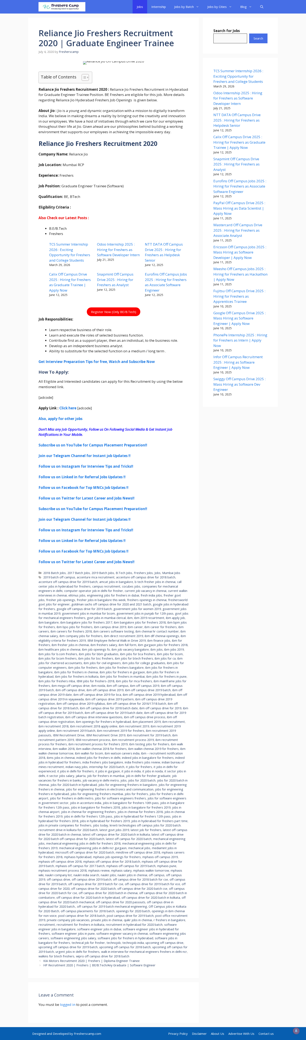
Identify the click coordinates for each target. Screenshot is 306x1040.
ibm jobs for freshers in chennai (76, 672)
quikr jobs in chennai (138, 920)
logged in (67, 1004)
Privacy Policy (178, 1033)
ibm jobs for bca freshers (137, 654)
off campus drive (58, 879)
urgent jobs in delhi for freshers (78, 952)
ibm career (135, 627)
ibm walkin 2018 (64, 749)
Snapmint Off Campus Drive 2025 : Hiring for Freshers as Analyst (115, 279)
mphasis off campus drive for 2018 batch (111, 862)
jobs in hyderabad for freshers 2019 (105, 821)
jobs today (100, 825)
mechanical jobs (139, 848)
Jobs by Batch (184, 7)
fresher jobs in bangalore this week (101, 600)
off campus (156, 875)
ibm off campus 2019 (144, 686)
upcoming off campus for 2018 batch (125, 947)
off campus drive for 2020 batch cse (142, 889)
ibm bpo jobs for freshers (74, 627)
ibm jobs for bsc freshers (95, 658)
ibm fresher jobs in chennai (70, 645)
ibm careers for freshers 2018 (71, 631)
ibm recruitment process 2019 (133, 740)
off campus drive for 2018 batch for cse (140, 879)
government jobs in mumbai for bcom (88, 613)
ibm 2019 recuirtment (149, 618)
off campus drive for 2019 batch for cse (95, 884)
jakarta (81, 776)
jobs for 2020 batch (141, 780)
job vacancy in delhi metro (101, 780)
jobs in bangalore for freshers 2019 (146, 807)
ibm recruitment (173, 722)
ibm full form (127, 645)
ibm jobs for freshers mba (57, 681)
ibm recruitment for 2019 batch (149, 735)
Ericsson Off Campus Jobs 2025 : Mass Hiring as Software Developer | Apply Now (239, 252)
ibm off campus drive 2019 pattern (109, 699)
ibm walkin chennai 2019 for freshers (153, 749)
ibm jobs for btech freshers (134, 658)
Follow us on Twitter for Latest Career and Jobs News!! (86, 498)
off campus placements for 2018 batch (87, 911)
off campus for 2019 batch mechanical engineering (112, 906)
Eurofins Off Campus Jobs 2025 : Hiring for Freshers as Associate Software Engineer (239, 186)
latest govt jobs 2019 (114, 830)
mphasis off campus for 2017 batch (80, 866)
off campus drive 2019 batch (91, 879)
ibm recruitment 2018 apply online (93, 726)
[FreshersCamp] (62, 7)
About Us (217, 1033)
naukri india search (86, 875)
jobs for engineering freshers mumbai (97, 794)
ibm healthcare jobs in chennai (59, 649)
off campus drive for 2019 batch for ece (152, 884)
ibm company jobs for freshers (81, 636)
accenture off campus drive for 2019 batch (68, 582)
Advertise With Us (241, 1033)
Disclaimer (199, 1033)
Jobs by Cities (217, 7)
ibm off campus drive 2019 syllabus (81, 704)
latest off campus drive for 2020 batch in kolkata (116, 834)
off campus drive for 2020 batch (93, 889)
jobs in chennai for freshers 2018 (140, 812)
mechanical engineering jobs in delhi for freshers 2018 (83, 843)
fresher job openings (60, 600)
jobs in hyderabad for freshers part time (159, 821)
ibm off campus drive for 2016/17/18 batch (136, 704)
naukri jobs (108, 875)
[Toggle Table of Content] (83, 77)
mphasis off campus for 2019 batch (130, 866)
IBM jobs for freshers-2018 (95, 681)
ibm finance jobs (158, 640)
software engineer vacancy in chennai (122, 934)
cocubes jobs (131, 586)
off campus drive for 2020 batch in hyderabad (88, 898)
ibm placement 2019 (147, 722)
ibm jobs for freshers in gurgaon (122, 672)
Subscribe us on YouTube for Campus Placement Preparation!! (93, 445)
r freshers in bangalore (169, 920)
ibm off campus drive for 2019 (160, 708)
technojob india (133, 943)
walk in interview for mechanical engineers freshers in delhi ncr (144, 952)
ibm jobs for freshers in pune (166, 676)
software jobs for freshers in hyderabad (125, 938)
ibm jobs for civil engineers (102, 663)
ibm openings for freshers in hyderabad (103, 722)
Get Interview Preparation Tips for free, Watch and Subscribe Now (97, 361)
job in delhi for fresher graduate (148, 776)
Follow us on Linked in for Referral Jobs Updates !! (82, 477)
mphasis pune (166, 866)
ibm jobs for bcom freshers (58, 658)
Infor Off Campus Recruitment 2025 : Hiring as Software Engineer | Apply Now (238, 362)
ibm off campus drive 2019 (105, 690)
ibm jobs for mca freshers (134, 681)
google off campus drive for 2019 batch (84, 609)
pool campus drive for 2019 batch (130, 916)
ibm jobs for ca (165, 658)
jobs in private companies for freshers (65, 825)
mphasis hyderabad (77, 857)
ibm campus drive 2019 (110, 627)
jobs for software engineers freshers (120, 798)
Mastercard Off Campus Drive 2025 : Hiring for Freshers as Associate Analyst (237, 230)
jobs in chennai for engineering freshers (88, 812)
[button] (261, 7)
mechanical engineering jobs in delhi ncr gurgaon (93, 848)
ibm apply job (175, 618)
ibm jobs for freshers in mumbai (122, 676)
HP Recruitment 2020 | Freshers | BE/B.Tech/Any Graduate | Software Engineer (99, 965)
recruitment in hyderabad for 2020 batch (134, 925)
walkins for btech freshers (56, 956)
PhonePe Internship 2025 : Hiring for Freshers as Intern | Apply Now (240, 340)
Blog (243, 7)
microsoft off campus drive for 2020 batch (84, 852)
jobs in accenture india (85, 803)
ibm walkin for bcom (89, 753)
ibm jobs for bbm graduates (98, 654)
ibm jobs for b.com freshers (58, 654)
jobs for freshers (136, 794)
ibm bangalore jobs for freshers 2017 (86, 622)
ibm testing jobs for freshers (149, 744)
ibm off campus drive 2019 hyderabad (149, 695)
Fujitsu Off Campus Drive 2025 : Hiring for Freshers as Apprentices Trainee (239, 296)
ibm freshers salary (104, 645)
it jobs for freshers (139, 767)
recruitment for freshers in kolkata (80, 925)
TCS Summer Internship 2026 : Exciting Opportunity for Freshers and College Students (238, 76)
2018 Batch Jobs (54, 573)
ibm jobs (157, 649)
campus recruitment (106, 586)
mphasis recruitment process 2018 (63, 870)
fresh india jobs (151, 595)
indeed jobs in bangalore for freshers (148, 758)
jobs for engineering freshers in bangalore (127, 785)
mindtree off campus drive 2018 (138, 852)
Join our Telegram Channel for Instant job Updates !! (85, 455)
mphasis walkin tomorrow (151, 870)
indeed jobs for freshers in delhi (98, 758)
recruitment (47, 925)
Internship (158, 7)
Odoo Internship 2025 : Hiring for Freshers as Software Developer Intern (118, 249)
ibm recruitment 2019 (134, 726)
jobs (124, 780)
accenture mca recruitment (95, 577)
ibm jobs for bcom (170, 654)
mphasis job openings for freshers (117, 857)
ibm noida (98, 686)
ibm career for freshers (160, 627)
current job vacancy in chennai (145, 591)
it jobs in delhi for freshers (75, 771)
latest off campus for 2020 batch (129, 839)
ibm (130, 618)
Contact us (266, 1033)
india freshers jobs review (142, 762)
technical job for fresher (88, 943)
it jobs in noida (152, 771)
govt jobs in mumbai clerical (106, 618)
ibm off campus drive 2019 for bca (97, 695)
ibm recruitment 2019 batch (76, 731)
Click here (67, 408)
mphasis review (98, 870)
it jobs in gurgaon (107, 771)
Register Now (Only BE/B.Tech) (113, 312)
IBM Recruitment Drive (69, 735)
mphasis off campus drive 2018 (60, 862)
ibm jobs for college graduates (143, 663)
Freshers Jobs (143, 573)
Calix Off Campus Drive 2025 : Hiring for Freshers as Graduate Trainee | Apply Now (239, 142)
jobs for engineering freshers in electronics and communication (109, 789)
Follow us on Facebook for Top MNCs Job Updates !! (83, 487)
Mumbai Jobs (171, 573)
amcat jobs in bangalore (116, 582)
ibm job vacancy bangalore (130, 649)
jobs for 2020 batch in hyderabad (74, 785)
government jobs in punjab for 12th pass (145, 613)
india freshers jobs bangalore (102, 762)
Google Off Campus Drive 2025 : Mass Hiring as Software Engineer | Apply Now (239, 318)
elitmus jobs (76, 595)
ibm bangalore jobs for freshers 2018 (140, 622)
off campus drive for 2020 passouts (120, 902)
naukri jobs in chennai (132, 875)
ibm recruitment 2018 (53, 726)
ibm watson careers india (122, 753)
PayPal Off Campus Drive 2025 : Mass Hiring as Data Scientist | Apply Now (239, 208)
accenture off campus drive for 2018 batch (145, 577)
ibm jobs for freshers (83, 668)
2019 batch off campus (59, 577)
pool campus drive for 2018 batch (81, 916)
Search (258, 38)
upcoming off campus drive (164, 943)
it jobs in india (131, 771)
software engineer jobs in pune (73, 934)
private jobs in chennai (106, 920)
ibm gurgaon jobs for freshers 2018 (163, 645)
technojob (114, 943)
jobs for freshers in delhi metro (71, 798)
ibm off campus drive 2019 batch (148, 690)
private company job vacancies (68, 920)
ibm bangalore (49, 622)
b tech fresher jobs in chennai (155, 582)
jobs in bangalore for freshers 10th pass (131, 803)
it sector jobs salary (60, 776)
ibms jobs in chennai (61, 758)
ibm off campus (117, 686)
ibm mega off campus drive (71, 686)
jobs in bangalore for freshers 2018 (95, 807)
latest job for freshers (146, 830)
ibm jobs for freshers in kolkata (76, 676)
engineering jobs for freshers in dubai (113, 595)
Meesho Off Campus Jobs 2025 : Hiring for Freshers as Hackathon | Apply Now (240, 274)
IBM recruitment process (93, 740)
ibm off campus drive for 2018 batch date (109, 708)
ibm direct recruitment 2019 (123, 636)
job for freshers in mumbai (105, 776)
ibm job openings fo (96, 649)
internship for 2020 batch (106, 767)
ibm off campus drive (70, 690)
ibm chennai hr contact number (157, 631)
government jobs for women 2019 (137, 609)
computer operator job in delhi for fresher (93, 591)
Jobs (140, 7)
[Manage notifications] (296, 1031)
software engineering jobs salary (73, 938)
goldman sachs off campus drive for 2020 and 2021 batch (111, 604)
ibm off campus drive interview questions (93, 717)
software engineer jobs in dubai (99, 929)
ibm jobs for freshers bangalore (121, 668)
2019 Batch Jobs (103, 573)
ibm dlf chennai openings (162, 636)
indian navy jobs (77, 767)
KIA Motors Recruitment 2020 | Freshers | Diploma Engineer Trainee (91, 961)
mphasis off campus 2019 (160, 857)
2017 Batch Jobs (78, 573)
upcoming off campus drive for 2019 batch (68, 947)
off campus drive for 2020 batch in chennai (108, 893)
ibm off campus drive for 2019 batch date (114, 713)
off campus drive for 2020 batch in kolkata (151, 898)
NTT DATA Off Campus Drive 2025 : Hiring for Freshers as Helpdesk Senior (237, 120)
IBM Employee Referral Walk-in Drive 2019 (116, 640)
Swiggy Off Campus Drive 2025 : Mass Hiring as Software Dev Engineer (239, 384)
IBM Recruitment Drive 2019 (105, 735)
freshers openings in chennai (147, 600)
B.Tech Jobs (124, 573)
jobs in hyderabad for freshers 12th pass (142, 816)
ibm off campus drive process (144, 717)
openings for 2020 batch (133, 911)
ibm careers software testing (113, 631)
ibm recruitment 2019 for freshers (120, 731)
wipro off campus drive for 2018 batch (102, 956)
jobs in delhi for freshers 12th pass (88, 816)
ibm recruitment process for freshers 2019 (98, 744)
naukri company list (58, 875)
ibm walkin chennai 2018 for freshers (101, 749)
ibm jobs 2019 (174, 649)
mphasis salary (121, 870)
